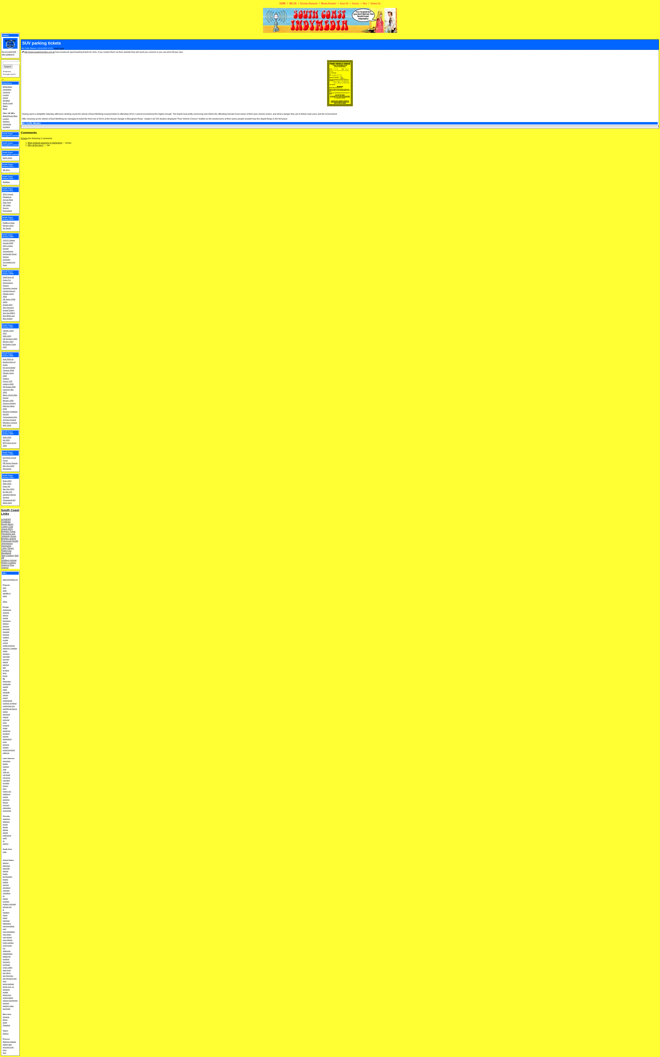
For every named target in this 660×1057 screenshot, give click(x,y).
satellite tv (7, 593)
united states (8, 998)
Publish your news (10, 43)
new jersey (7, 934)
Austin (5, 874)
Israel (5, 1022)
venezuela (7, 811)
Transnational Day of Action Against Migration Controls (10, 420)
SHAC (5, 302)
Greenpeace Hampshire (7, 544)
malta (5, 690)
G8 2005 (6, 440)
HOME (282, 3)
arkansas (6, 866)
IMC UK (293, 3)
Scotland (6, 127)
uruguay (6, 805)
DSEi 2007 (7, 336)
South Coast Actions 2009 (7, 236)
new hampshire (9, 932)
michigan (6, 921)
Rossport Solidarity (10, 412)
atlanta (5, 871)
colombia (6, 780)
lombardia (6, 684)
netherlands (7, 701)
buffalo (5, 882)
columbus (6, 893)
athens (5, 615)
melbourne (7, 835)
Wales (5, 106)
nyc (4, 948)
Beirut (5, 1020)
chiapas (6, 767)
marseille (6, 692)
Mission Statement (328, 3)
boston (5, 879)
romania (6, 725)
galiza (5, 651)
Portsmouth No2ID (9, 541)
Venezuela (7, 469)
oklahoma (6, 951)
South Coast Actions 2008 (7, 273)
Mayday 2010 (8, 225)
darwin (5, 827)
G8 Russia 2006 (9, 387)
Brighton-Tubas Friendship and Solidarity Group (8, 534)
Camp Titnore (7, 548)
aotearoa (6, 819)
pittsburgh (7, 956)
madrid (5, 687)
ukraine (6, 747)
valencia (6, 753)
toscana (6, 745)
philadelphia (7, 954)
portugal (6, 720)
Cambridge (7, 89)
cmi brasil (6, 775)
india (5, 852)
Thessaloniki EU (9, 500)
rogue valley (7, 967)
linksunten (7, 681)
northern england (9, 703)
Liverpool (6, 92)
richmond (6, 962)
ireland (5, 662)
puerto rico (7, 791)
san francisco (8, 976)
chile (4, 769)
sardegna (6, 731)
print (4, 588)
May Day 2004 (8, 466)
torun (5, 742)
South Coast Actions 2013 (7, 165)
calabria (6, 637)
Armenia (6, 1017)
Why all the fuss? (35, 145)
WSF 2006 (7, 425)
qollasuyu (6, 794)
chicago (6, 885)
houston (6, 901)
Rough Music (7, 524)
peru (4, 789)
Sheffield (6, 100)
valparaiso (7, 808)
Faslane (6, 379)
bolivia (5, 764)
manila (5, 833)
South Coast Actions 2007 (7, 326)
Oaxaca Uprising (9, 403)
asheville (6, 868)
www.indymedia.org (10, 580)
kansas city (7, 907)
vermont (6, 1003)
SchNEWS (6, 519)
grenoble (6, 657)
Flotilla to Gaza (9, 223)
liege (5, 673)
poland (5, 717)
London (6, 95)
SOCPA (6, 414)
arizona (6, 863)
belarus (6, 624)
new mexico (7, 937)
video (5, 596)
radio (5, 591)
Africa (5, 602)
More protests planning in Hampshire (45, 143)
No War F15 (7, 492)
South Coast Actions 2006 (7, 355)
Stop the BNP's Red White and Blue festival (9, 315)
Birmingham (7, 87)
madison (6, 912)
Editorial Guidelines (308, 3)
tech (4, 1053)
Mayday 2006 (8, 401)
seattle (5, 992)
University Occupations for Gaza (9, 262)
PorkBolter (6, 522)
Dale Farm (7, 202)
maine (5, 915)
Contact (355, 3)
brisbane (6, 822)
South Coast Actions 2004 (7, 453)
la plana (6, 670)
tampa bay (7, 995)
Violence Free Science (7, 566)
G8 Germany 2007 (10, 339)
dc (4, 896)
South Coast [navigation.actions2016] (12, 135)
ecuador (6, 783)
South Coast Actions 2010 (7, 218)
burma (5, 824)
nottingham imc (9, 706)
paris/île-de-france (10, 709)
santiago (6, 800)
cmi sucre (6, 778)
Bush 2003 (7, 481)
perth (5, 838)
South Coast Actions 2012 (7, 177)
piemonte (6, 714)
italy (4, 668)
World (5, 109)
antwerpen (7, 610)
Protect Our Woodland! (6, 552)
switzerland (7, 739)
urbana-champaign (10, 1000)
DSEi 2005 (7, 437)
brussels (6, 632)
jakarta (5, 830)
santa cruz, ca (8, 987)
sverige (5, 736)
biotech (6, 1033)
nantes (5, 695)
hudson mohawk (9, 904)
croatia (5, 640)
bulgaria (6, 635)
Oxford (5, 98)
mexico (5, 786)
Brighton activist (8, 539)
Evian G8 (6, 486)
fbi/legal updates (9, 1042)
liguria (5, 676)
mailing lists (7, 1044)
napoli (5, 698)
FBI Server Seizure (10, 463)
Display (24, 138)
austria (5, 618)
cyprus (5, 643)
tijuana (5, 802)
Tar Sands (7, 228)
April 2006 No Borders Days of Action (9, 362)
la (3, 910)
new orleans (7, 940)
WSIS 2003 (7, 503)
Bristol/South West (10, 116)
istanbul (6, 665)
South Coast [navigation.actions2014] (12, 153)
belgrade (6, 629)
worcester (6, 1009)
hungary (6, 659)
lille (4, 679)
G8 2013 (6, 170)
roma (5, 723)
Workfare (6, 182)
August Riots (8, 200)
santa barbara (8, 984)
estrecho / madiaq (10, 648)
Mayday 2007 (8, 342)
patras (5, 712)
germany (6, 654)
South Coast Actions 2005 (7, 433)
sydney (5, 844)
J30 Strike (7, 205)
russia (5, 728)
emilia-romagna (9, 646)
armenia (6, 613)
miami (5, 918)
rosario (5, 797)
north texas (7, 945)
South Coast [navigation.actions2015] (12, 144)
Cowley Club (7, 526)
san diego (7, 973)
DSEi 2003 (7, 484)
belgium (6, 626)
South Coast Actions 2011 (7, 190)
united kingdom (9, 750)
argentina (6, 761)
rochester (6, 965)
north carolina (8, 943)
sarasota (6, 989)
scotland (6, 734)
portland (6, 959)
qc (4, 841)
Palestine (6, 1025)
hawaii (5, 899)
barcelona (7, 621)
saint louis (7, 970)
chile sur (6, 772)
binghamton (7, 877)
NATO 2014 (7, 158)
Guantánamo (8, 251)
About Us (344, 3)
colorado (6, 890)
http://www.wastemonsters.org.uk (39, 52)
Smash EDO (8, 305)
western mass (8, 1006)
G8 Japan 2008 (9, 299)
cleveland (6, 888)
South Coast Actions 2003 (7, 476)
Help (365, 3)
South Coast (59, 48)
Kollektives (7, 83)
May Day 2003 (8, 489)
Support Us (376, 3)
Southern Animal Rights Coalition (8, 561)
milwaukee (7, 923)
